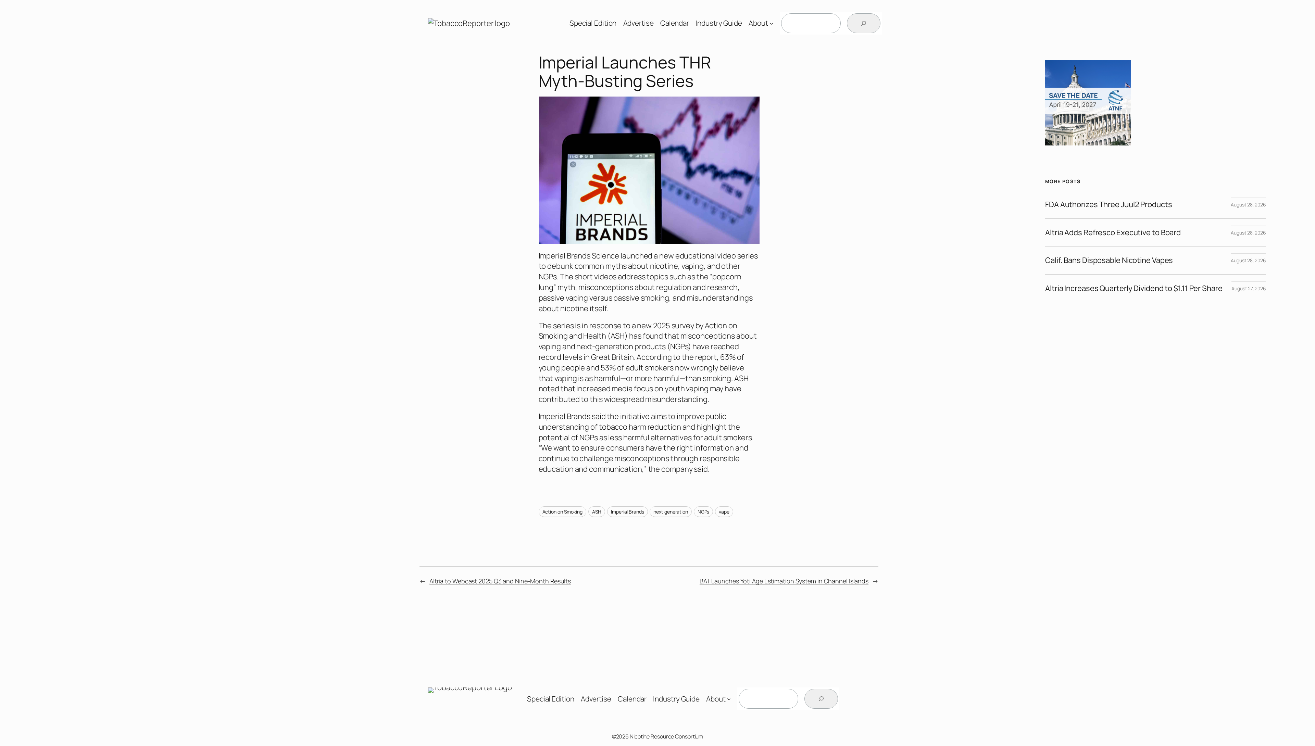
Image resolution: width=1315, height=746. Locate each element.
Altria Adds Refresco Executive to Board (1113, 232)
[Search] (863, 23)
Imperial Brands (627, 511)
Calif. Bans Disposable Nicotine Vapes (1109, 260)
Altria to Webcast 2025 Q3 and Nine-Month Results (500, 581)
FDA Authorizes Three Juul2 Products (1108, 204)
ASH (597, 511)
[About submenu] (771, 23)
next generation (670, 511)
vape (724, 511)
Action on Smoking (562, 511)
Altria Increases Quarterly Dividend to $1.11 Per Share (1134, 288)
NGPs (704, 511)
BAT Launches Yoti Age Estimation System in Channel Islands (784, 581)
